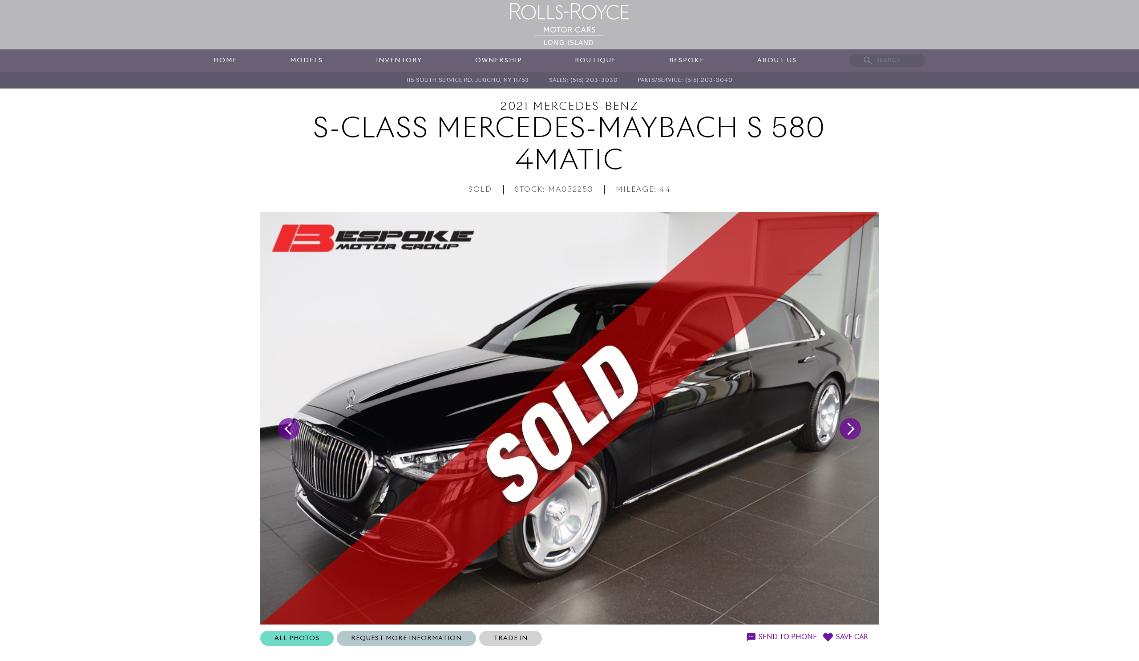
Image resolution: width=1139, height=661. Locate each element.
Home (225, 60)
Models (306, 60)
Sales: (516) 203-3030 (583, 80)
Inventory (399, 60)
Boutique (595, 60)
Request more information (406, 638)
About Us (777, 60)
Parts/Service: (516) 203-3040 (685, 80)
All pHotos (297, 638)
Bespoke (686, 60)
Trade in (510, 638)
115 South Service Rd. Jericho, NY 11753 (467, 80)
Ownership (498, 60)
